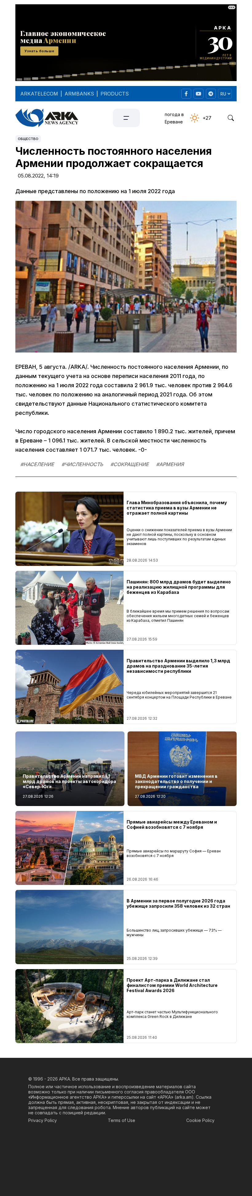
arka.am (184, 1097)
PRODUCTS (114, 94)
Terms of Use (121, 1120)
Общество (28, 139)
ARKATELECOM (39, 94)
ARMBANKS (79, 94)
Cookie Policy (200, 1120)
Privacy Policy (42, 1120)
